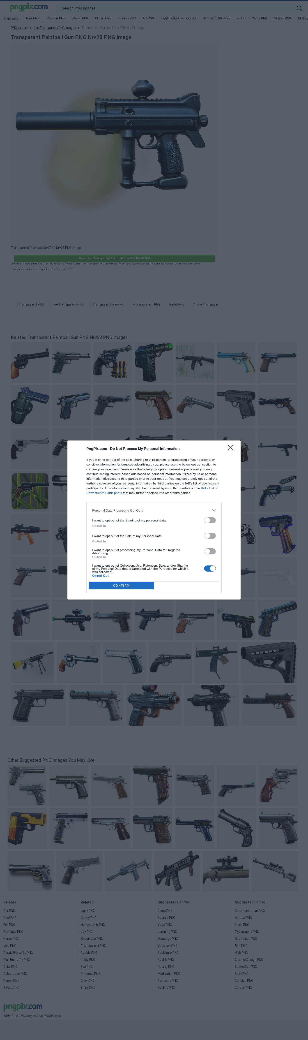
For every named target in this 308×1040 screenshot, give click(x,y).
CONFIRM (121, 585)
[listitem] (154, 510)
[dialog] (154, 520)
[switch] (210, 520)
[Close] (232, 449)
